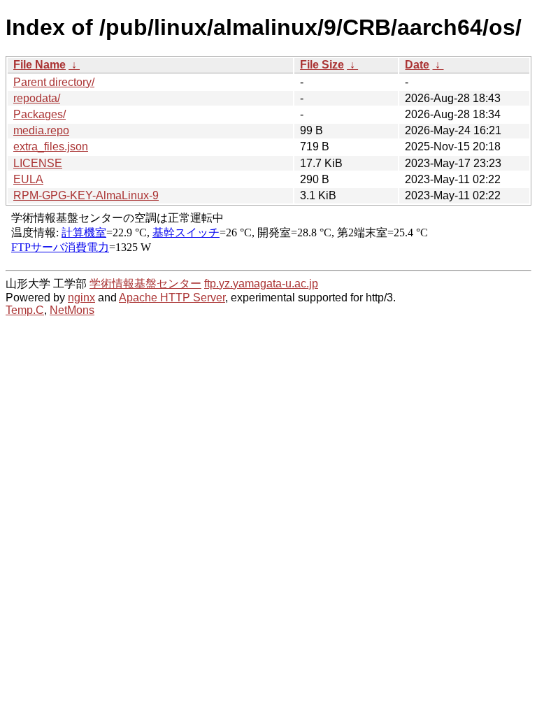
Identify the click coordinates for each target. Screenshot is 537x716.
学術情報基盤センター (145, 283)
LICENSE (37, 163)
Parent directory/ (53, 82)
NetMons (72, 310)
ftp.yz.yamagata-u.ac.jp (261, 283)
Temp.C (25, 310)
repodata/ (36, 98)
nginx (81, 297)
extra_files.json (50, 146)
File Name (39, 65)
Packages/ (39, 114)
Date (417, 65)
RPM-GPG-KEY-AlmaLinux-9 (86, 195)
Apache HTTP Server (172, 297)
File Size (322, 65)
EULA (28, 179)
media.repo (41, 130)
